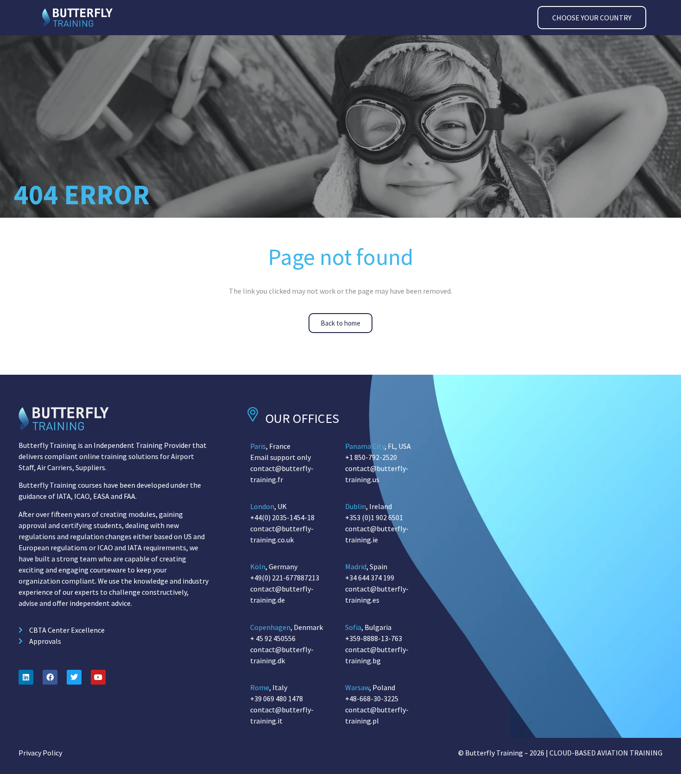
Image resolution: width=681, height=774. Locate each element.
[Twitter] (74, 677)
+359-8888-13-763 (373, 638)
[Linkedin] (26, 677)
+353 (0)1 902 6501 (374, 517)
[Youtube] (98, 677)
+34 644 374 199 (369, 577)
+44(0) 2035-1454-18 (282, 517)
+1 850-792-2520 (371, 457)
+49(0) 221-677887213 (284, 577)
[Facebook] (50, 677)
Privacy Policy (40, 752)
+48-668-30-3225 (371, 698)
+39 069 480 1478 (276, 698)
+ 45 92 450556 (273, 638)
